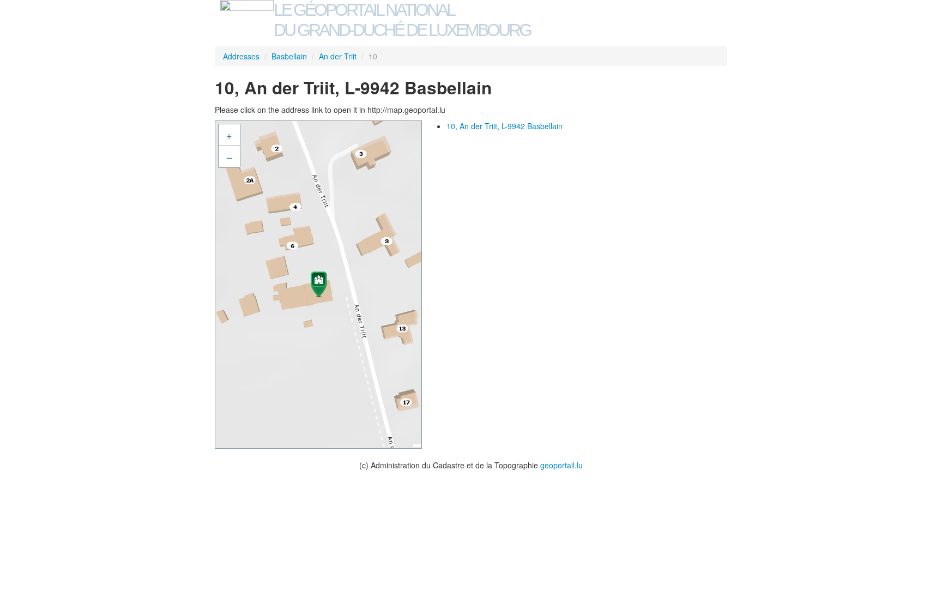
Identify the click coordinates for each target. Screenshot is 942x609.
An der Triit (338, 56)
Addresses (241, 56)
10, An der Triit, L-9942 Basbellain (504, 125)
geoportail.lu (561, 465)
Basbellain (289, 56)
